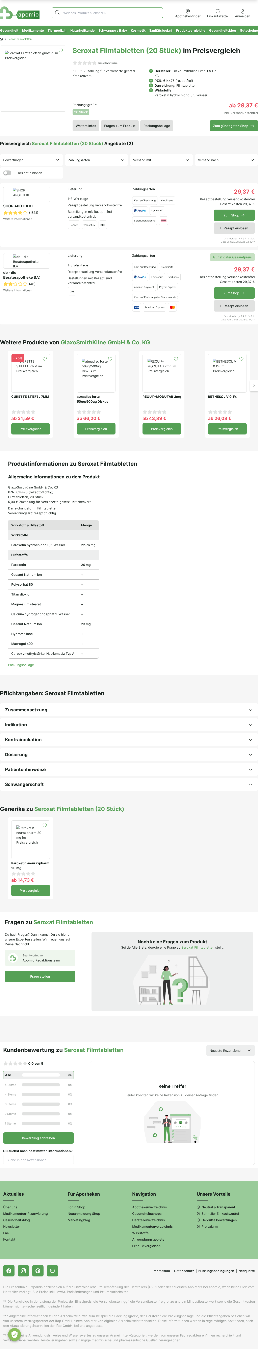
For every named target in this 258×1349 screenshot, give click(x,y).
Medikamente (33, 30)
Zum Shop (231, 215)
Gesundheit (9, 30)
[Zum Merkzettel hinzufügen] (60, 50)
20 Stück (81, 112)
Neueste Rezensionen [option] (226, 1051)
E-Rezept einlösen (28, 173)
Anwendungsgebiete (148, 1239)
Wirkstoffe (140, 1233)
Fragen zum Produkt (119, 126)
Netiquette (246, 1271)
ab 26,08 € (219, 418)
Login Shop (76, 1207)
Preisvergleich (31, 429)
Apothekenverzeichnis (149, 1207)
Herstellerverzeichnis (148, 1220)
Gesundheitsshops (147, 1214)
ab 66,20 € (88, 418)
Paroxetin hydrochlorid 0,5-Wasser (181, 95)
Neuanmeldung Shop (84, 1214)
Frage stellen (40, 976)
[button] (254, 385)
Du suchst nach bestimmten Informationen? (38, 1151)
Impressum (161, 1271)
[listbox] (31, 160)
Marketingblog (79, 1220)
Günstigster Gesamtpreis (232, 257)
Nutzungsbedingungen (216, 1271)
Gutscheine (249, 30)
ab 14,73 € (22, 880)
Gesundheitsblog (222, 30)
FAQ (6, 1233)
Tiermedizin (57, 30)
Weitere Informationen (17, 219)
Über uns (10, 1207)
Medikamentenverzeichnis (152, 1226)
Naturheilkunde (82, 30)
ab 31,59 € (22, 418)
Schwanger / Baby (112, 30)
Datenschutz (184, 1271)
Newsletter (11, 1226)
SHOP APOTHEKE (18, 206)
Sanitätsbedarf (160, 30)
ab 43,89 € (154, 418)
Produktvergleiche (190, 30)
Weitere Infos (86, 126)
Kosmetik (138, 30)
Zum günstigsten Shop (230, 126)
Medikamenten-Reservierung (25, 1214)
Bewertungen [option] (13, 160)
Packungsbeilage (157, 126)
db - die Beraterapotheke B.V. (21, 275)
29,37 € (244, 191)
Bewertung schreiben (38, 1138)
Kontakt (9, 1239)
